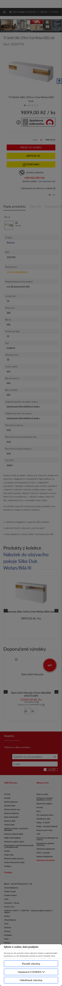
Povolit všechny (31, 963)
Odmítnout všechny (31, 980)
